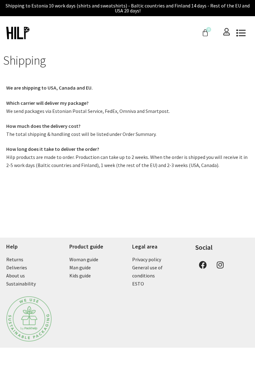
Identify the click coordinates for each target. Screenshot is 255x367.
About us (15, 275)
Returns (14, 259)
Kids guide (80, 275)
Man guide (80, 267)
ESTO (138, 284)
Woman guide (83, 259)
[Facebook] (203, 264)
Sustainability (21, 284)
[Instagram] (220, 264)
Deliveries (16, 267)
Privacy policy (146, 259)
